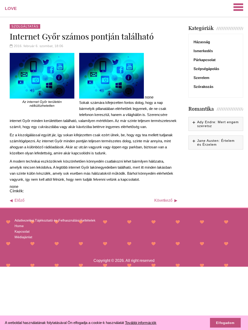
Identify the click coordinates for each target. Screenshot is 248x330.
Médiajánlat (23, 237)
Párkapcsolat (205, 60)
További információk (140, 323)
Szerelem (201, 78)
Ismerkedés (203, 51)
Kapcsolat (22, 231)
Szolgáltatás (25, 26)
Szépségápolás (206, 69)
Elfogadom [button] (225, 323)
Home (19, 226)
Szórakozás (203, 87)
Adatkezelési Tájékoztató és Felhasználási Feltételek (55, 220)
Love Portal (14, 10)
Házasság (202, 42)
